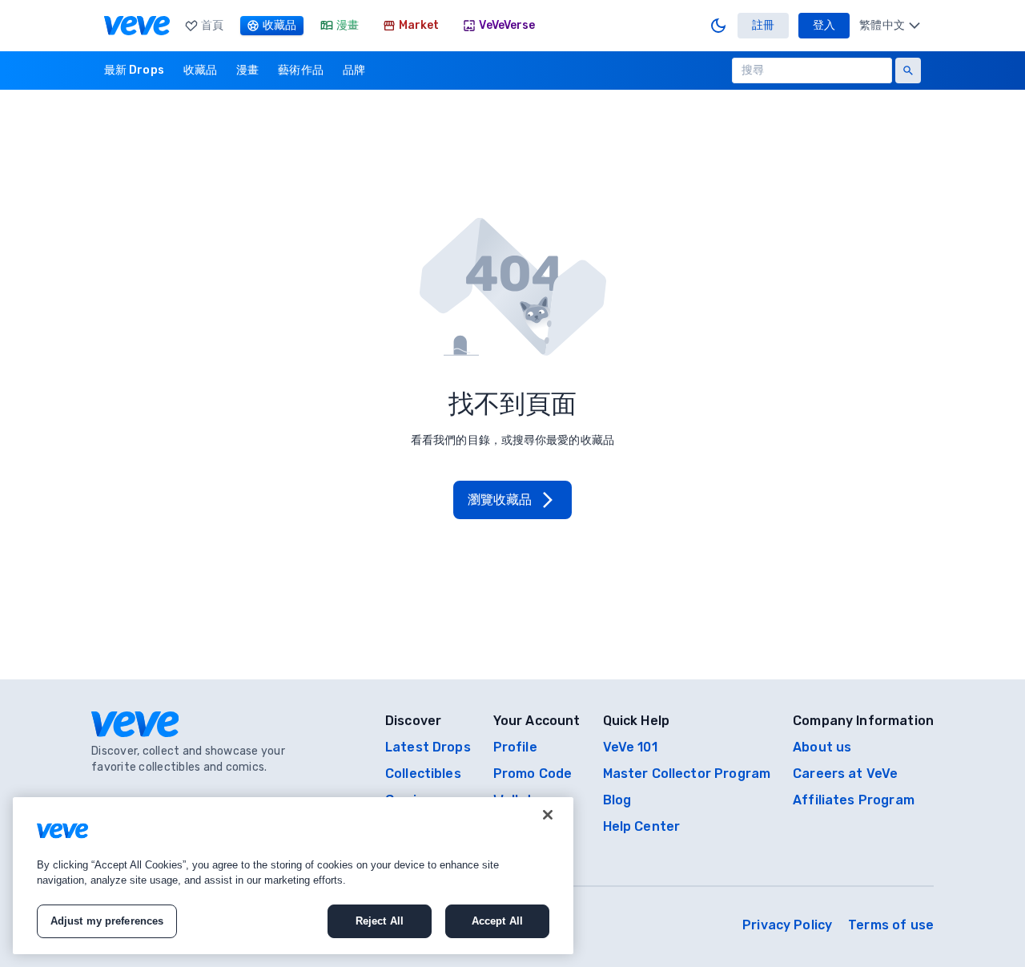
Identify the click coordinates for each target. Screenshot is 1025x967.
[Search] (908, 70)
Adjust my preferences (107, 921)
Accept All (497, 921)
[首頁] (137, 25)
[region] (293, 875)
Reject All (380, 921)
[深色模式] (718, 25)
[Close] (547, 814)
